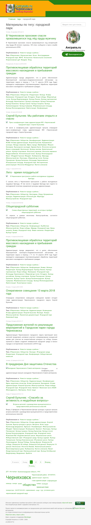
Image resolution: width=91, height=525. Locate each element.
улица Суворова (26, 106)
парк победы (41, 97)
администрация (48, 140)
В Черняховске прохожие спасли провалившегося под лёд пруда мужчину (31, 36)
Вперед (47, 462)
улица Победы (24, 442)
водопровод (11, 453)
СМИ (8, 142)
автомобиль (51, 475)
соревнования (30, 490)
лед (30, 60)
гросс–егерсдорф (13, 149)
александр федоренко (15, 426)
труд (41, 194)
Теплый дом (31, 196)
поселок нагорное (49, 147)
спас (35, 55)
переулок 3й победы (20, 444)
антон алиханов (41, 164)
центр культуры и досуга (23, 424)
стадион (32, 97)
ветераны (22, 390)
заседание (45, 383)
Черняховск (15, 55)
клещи (43, 95)
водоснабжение (12, 153)
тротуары (24, 158)
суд (42, 490)
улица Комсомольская (25, 440)
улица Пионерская (48, 101)
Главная (12, 19)
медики (24, 60)
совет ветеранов (34, 383)
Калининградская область (27, 471)
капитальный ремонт (43, 446)
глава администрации (20, 142)
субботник (45, 226)
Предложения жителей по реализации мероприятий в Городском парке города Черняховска (30, 327)
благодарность (12, 390)
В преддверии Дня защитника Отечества (31, 364)
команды (9, 483)
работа (29, 453)
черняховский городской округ (17, 493)
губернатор (37, 156)
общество (25, 95)
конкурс (40, 312)
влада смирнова (20, 145)
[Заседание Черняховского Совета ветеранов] (23, 368)
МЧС (21, 57)
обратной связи (67, 503)
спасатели (29, 57)
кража (20, 483)
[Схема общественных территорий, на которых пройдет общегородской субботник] (31, 211)
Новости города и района (29, 52)
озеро (47, 312)
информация (43, 108)
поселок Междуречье (26, 164)
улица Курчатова (35, 431)
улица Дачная (36, 442)
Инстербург (13, 471)
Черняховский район (39, 475)
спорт (38, 490)
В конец (32, 466)
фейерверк (43, 145)
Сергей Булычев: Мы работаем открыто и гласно (31, 117)
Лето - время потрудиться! (22, 172)
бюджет (28, 156)
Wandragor (27, 517)
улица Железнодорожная (16, 108)
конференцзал (35, 140)
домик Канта (36, 147)
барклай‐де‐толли (35, 158)
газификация (37, 426)
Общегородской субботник (22, 206)
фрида (34, 228)
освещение (31, 429)
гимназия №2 (12, 435)
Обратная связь (11, 514)
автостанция (31, 108)
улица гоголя (48, 431)
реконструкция (19, 429)
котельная (25, 149)
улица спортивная (33, 101)
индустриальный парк (15, 451)
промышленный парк (32, 451)
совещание (48, 310)
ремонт (36, 387)
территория (34, 95)
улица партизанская (49, 99)
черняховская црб (13, 60)
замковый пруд (12, 317)
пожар (39, 483)
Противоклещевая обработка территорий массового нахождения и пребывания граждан (31, 70)
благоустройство (13, 158)
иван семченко (38, 230)
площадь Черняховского (16, 101)
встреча (36, 424)
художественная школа (26, 435)
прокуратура (10, 490)
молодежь (34, 194)
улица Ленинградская (44, 153)
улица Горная (26, 103)
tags (19, 19)
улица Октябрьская (49, 451)
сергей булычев (35, 142)
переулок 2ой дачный (38, 444)
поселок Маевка (28, 446)
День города (32, 145)
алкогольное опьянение (43, 57)
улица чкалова (36, 149)
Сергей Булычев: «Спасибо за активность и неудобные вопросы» (27, 398)
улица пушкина (22, 431)
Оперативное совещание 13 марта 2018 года (30, 291)
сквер (49, 95)
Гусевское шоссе (41, 440)
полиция (45, 483)
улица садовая (43, 437)
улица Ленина (35, 99)
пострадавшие (44, 55)
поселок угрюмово (35, 151)
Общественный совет (15, 437)
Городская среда (44, 352)
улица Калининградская (35, 278)
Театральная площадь (15, 162)
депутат (28, 426)
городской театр (25, 230)
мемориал (10, 97)
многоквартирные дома (15, 449)
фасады (46, 156)
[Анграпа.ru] (30, 8)
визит (51, 449)
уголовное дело (49, 490)
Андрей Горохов (18, 156)
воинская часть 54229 (48, 387)
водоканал (21, 453)
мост (8, 156)
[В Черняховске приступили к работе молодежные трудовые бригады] (31, 177)
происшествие (26, 55)
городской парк (12, 57)
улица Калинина (13, 103)
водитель (46, 478)
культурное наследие (22, 147)
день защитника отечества (16, 383)
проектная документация (30, 315)
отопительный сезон (27, 153)
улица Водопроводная (20, 99)
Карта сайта (20, 514)
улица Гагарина (38, 103)
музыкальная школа (44, 435)
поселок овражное (50, 151)
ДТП (7, 471)
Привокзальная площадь (43, 106)
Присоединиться (75, 54)
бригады (41, 196)
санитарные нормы (25, 283)
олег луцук (32, 390)
